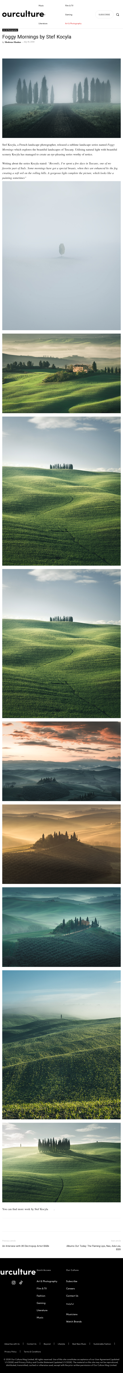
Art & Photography (10, 30)
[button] (117, 14)
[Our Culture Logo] (23, 13)
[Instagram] (14, 1283)
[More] (35, 49)
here (51, 1209)
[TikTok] (21, 1283)
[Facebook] (5, 49)
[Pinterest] (13, 49)
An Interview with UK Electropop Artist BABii (25, 1246)
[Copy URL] (27, 49)
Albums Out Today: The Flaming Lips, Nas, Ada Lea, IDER (93, 1248)
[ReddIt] (20, 49)
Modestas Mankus (13, 42)
